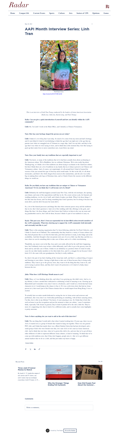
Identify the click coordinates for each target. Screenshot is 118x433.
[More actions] (92, 24)
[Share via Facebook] (26, 349)
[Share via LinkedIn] (35, 349)
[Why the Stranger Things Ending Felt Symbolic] (59, 372)
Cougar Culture (29, 343)
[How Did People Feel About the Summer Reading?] (89, 372)
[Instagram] (47, 430)
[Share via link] (39, 349)
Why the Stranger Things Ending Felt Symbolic (58, 384)
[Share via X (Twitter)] (30, 349)
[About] (107, 6)
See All (100, 361)
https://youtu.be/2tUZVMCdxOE (52, 94)
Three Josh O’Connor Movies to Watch (27, 369)
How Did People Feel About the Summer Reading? (86, 384)
